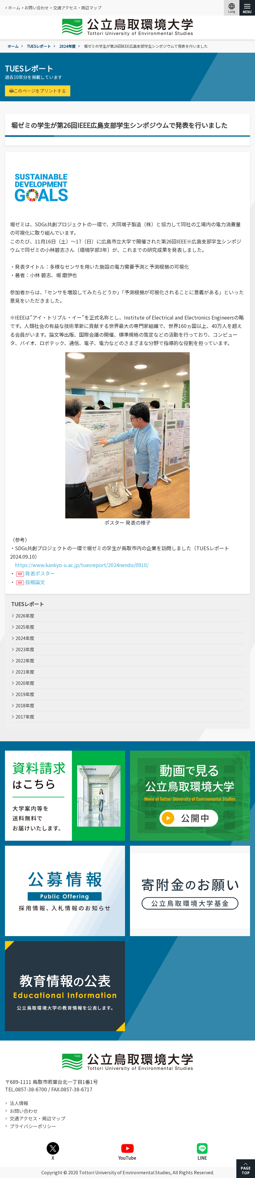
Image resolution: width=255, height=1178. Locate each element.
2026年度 (25, 616)
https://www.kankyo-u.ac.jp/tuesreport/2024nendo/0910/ (82, 565)
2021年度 (25, 672)
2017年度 (25, 717)
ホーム (14, 8)
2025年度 (25, 627)
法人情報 (19, 1103)
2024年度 (67, 46)
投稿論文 (35, 582)
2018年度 (25, 705)
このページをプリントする (40, 91)
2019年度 (25, 694)
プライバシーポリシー (33, 1126)
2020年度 (25, 683)
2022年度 (25, 660)
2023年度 (25, 649)
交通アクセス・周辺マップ (77, 8)
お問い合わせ (37, 8)
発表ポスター (40, 573)
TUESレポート (39, 46)
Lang (231, 8)
